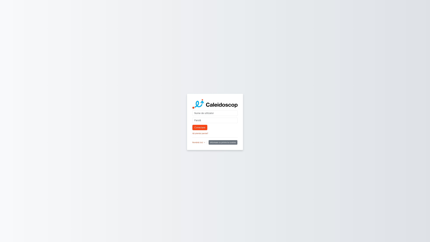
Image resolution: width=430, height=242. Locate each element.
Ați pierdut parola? (200, 133)
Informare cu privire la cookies (223, 142)
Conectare (199, 127)
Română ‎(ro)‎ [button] (197, 142)
